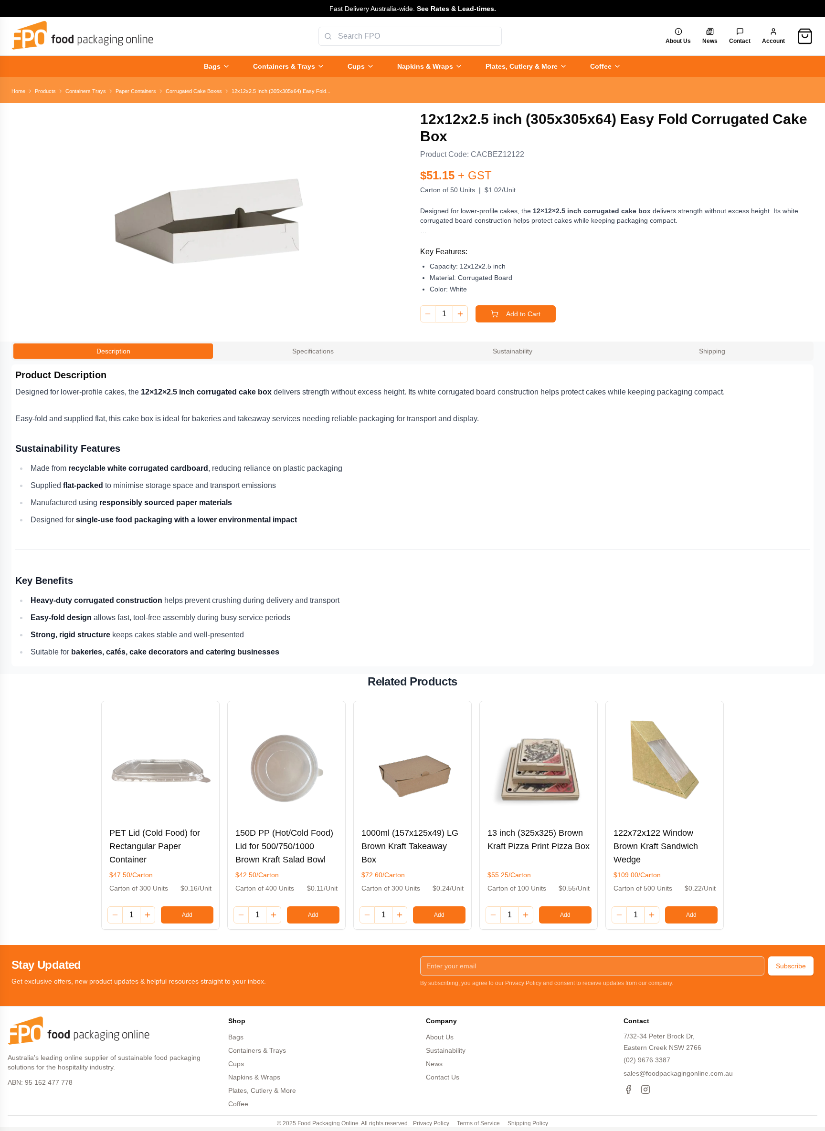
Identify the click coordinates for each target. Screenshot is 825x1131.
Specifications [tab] (313, 351)
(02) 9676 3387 (647, 1060)
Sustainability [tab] (512, 351)
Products (45, 91)
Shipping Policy (528, 1123)
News (434, 1064)
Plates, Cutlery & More (522, 66)
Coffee (601, 66)
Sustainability (445, 1050)
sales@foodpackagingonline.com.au (678, 1073)
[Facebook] (628, 1089)
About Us (440, 1037)
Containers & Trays (284, 66)
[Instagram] (645, 1089)
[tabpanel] (412, 515)
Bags (212, 66)
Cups (356, 66)
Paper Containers (136, 91)
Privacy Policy (431, 1123)
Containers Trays (85, 91)
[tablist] (412, 351)
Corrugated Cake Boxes (194, 91)
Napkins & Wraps (425, 66)
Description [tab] (113, 351)
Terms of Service (478, 1123)
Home (18, 91)
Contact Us (442, 1077)
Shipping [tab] (712, 351)
